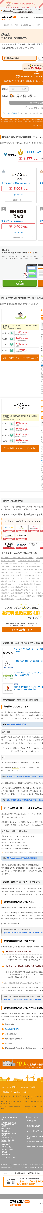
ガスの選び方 (5, 1144)
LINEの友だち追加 (20, 283)
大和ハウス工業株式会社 (10, 575)
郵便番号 (5, 89)
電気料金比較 (31, 1121)
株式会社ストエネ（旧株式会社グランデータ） (18, 587)
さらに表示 (17, 195)
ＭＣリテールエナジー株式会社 (12, 566)
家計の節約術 (5, 1154)
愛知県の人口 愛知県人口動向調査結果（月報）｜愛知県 (25, 776)
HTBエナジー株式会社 (9, 564)
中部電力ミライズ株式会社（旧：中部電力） (17, 558)
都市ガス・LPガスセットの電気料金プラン (11, 1102)
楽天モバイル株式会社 (9, 596)
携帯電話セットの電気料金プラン (11, 1097)
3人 (27, 96)
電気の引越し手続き (33, 1126)
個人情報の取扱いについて (10, 1167)
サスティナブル (6, 1147)
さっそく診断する (20, 629)
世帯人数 (5, 96)
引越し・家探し (6, 1128)
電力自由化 (5, 1152)
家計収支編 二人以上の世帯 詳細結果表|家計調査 (22, 858)
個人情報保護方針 (28, 1167)
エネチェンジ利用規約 (10, 113)
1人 (14, 96)
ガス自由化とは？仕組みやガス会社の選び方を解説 (8, 1124)
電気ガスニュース (7, 1149)
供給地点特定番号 (12, 1029)
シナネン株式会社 (23, 599)
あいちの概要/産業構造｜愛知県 (16, 724)
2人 (21, 96)
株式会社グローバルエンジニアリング (15, 572)
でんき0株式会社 (7, 599)
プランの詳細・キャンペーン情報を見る (19, 358)
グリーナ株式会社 (28, 575)
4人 (34, 96)
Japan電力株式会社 (26, 584)
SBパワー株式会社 (8, 561)
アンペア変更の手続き (34, 1131)
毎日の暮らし (5, 1131)
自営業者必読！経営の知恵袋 (8, 1134)
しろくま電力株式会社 (22, 581)
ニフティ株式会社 (33, 578)
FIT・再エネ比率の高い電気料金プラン (10, 1107)
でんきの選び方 (6, 1137)
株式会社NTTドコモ (8, 584)
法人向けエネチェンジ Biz (18, 1165)
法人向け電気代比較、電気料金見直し (8, 1141)
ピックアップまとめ (8, 1157)
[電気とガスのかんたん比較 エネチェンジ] (10, 18)
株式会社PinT (6, 581)
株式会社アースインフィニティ (12, 578)
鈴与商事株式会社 (33, 566)
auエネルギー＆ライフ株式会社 (29, 561)
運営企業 (4, 1165)
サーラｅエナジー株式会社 (11, 569)
